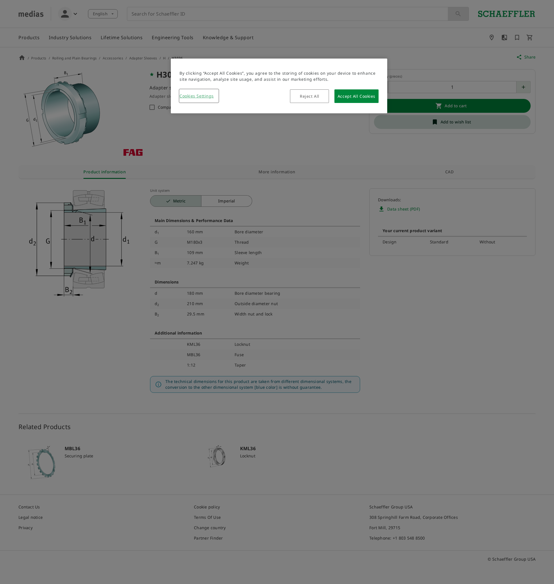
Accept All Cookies (356, 96)
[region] (279, 86)
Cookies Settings (196, 96)
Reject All (309, 96)
